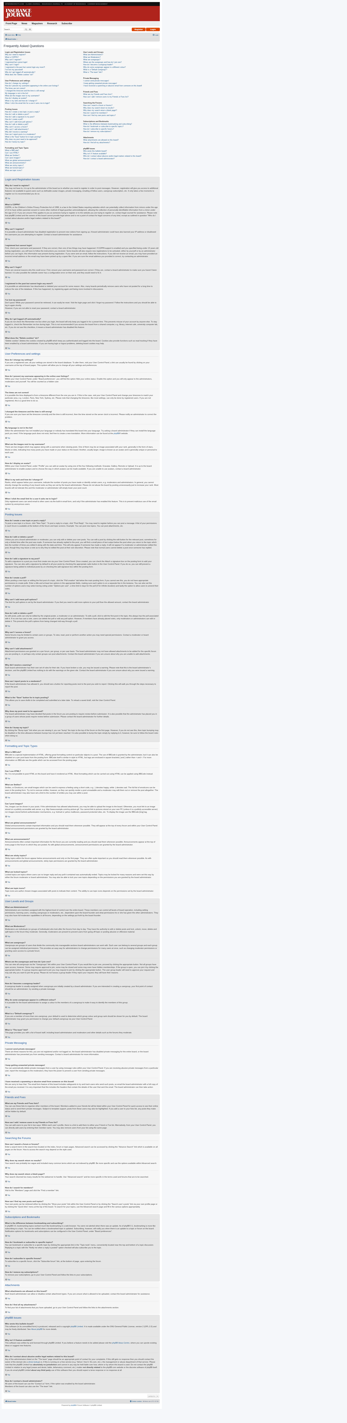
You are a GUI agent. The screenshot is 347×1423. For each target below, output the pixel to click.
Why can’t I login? (12, 65)
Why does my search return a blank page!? (100, 110)
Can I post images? (12, 158)
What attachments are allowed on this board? (101, 140)
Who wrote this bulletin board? (95, 151)
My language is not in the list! (16, 93)
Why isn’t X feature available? (95, 154)
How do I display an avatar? (16, 98)
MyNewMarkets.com (14, 4)
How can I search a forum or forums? (97, 105)
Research (52, 23)
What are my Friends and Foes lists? (97, 94)
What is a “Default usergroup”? (95, 70)
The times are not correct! (15, 88)
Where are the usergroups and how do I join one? (102, 62)
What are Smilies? (12, 155)
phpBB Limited (77, 1326)
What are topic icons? (13, 170)
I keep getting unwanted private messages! (100, 83)
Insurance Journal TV (52, 4)
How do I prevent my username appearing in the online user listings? (32, 86)
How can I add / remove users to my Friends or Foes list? (105, 97)
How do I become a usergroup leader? (98, 65)
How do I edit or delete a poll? (16, 124)
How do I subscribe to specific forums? (98, 129)
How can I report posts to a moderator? (20, 134)
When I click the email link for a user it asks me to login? (27, 103)
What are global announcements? (18, 160)
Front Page (11, 23)
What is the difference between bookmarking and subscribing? (107, 124)
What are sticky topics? (14, 165)
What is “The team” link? (92, 72)
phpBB (116, 433)
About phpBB (36, 1329)
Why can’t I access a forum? (16, 127)
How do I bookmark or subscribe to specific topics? (103, 126)
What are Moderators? (92, 57)
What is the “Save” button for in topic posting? (23, 137)
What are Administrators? (93, 55)
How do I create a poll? (14, 119)
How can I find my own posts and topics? (99, 115)
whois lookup (33, 1362)
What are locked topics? (14, 168)
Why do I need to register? (15, 55)
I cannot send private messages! (96, 81)
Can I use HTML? (12, 153)
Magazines (37, 23)
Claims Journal (33, 4)
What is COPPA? (12, 57)
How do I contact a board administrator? (99, 159)
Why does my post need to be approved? (21, 139)
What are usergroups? (91, 60)
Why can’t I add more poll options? (18, 122)
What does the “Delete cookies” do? (19, 75)
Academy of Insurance (75, 4)
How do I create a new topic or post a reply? (22, 112)
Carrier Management (97, 4)
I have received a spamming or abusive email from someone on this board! (112, 86)
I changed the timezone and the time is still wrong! (25, 91)
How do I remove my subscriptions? (97, 131)
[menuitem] (18, 35)
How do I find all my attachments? (96, 142)
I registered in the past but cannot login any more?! (25, 67)
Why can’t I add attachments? (17, 129)
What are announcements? (15, 163)
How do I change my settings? (17, 83)
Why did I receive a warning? (16, 132)
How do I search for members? (95, 113)
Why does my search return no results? (98, 108)
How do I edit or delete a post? (17, 114)
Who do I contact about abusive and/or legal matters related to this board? (112, 156)
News (24, 23)
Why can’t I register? (13, 60)
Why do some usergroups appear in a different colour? (104, 67)
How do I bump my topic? (15, 142)
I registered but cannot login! (16, 62)
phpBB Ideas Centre (120, 1343)
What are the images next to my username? (22, 96)
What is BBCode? (12, 150)
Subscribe (67, 23)
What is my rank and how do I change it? (21, 101)
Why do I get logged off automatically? (20, 72)
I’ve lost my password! (14, 70)
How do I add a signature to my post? (19, 117)
